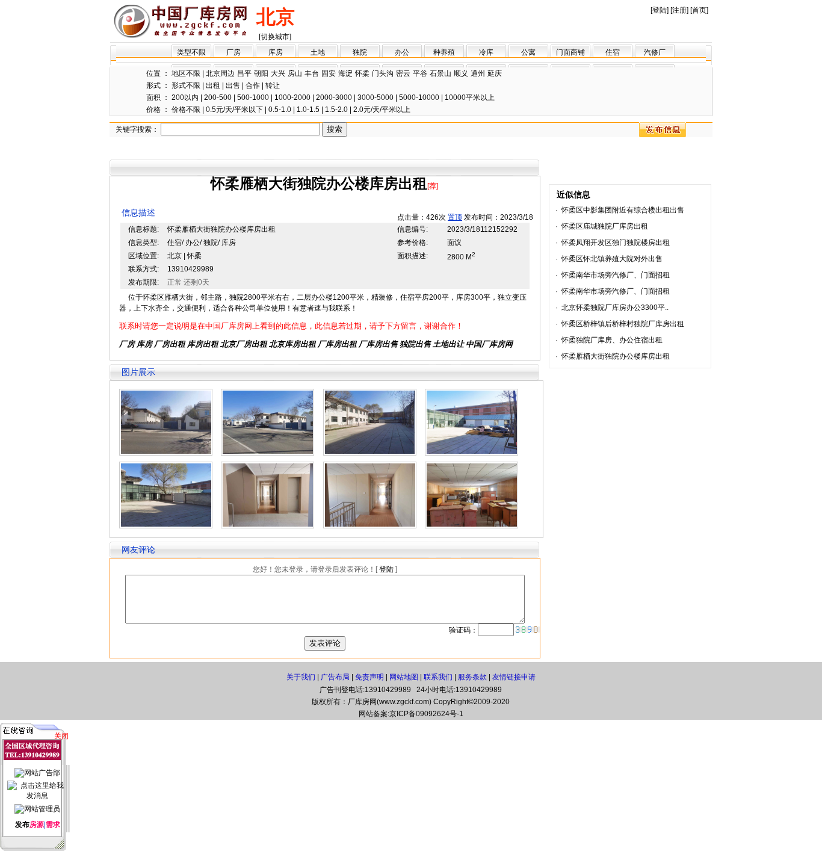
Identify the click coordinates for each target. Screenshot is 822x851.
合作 (253, 85)
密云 (403, 73)
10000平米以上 (470, 97)
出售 (233, 85)
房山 (295, 73)
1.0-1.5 (308, 109)
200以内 (185, 97)
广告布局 (335, 677)
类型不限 (191, 52)
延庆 (494, 73)
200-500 (218, 97)
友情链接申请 (514, 677)
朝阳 (261, 73)
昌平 (244, 73)
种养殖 (444, 52)
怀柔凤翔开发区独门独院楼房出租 (615, 242)
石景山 (440, 73)
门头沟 (383, 73)
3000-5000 (375, 97)
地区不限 (186, 73)
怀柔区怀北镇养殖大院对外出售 (612, 259)
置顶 (455, 217)
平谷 (420, 73)
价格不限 (186, 109)
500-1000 (253, 97)
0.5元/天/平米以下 (234, 109)
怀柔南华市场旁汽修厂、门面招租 (615, 275)
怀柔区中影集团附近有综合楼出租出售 (622, 210)
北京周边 (220, 73)
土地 (318, 52)
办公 (402, 52)
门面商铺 (570, 52)
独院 (360, 52)
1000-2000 (292, 97)
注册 (679, 10)
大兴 (278, 73)
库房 (275, 52)
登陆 (659, 10)
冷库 (486, 52)
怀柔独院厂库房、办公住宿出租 (612, 340)
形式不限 (186, 85)
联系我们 (438, 677)
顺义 (461, 73)
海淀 (345, 73)
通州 (478, 73)
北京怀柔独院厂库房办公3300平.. (615, 307)
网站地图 (403, 677)
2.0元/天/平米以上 (381, 109)
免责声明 (369, 677)
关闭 (61, 736)
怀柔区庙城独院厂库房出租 (604, 226)
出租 (213, 85)
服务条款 (472, 677)
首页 (699, 10)
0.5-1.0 (279, 109)
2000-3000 (334, 97)
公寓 (528, 52)
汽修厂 (655, 52)
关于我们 (300, 677)
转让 (272, 85)
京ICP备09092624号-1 (426, 714)
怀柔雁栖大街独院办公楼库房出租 (615, 356)
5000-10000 (419, 97)
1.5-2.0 (336, 109)
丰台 (311, 73)
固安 (328, 73)
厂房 (233, 52)
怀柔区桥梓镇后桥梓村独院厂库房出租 (622, 324)
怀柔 (362, 73)
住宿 (612, 52)
